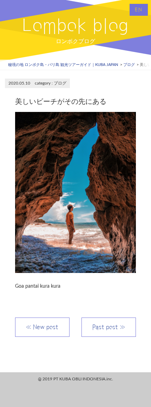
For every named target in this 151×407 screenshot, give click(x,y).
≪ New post (42, 327)
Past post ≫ (108, 327)
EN (139, 9)
